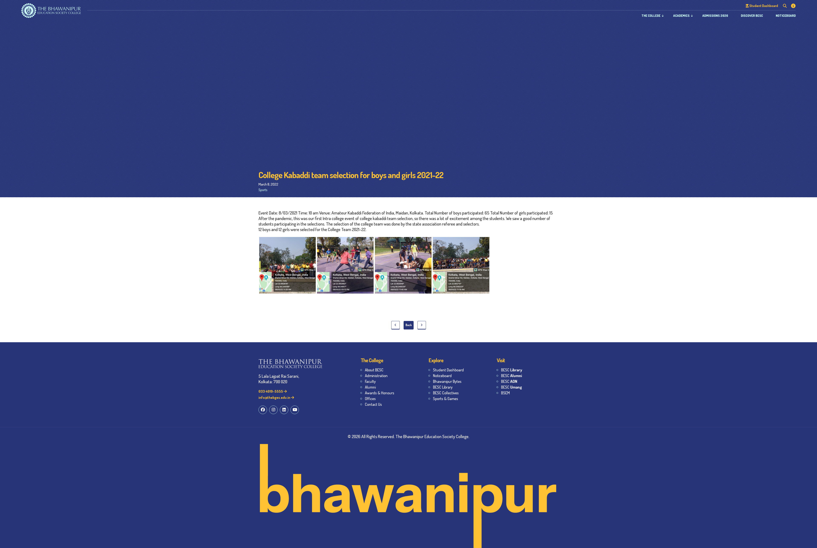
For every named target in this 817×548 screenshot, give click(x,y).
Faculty (370, 381)
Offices (370, 398)
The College (650, 16)
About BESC (374, 369)
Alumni (370, 387)
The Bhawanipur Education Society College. (432, 436)
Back (409, 325)
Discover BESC (752, 16)
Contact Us (373, 404)
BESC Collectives (446, 392)
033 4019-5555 (271, 391)
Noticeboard (786, 16)
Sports (263, 189)
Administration (376, 375)
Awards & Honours (379, 392)
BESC (511, 369)
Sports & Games (445, 398)
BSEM (505, 392)
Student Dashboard (448, 369)
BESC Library (443, 387)
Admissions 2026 (715, 16)
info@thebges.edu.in (275, 397)
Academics (681, 16)
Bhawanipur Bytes (447, 381)
